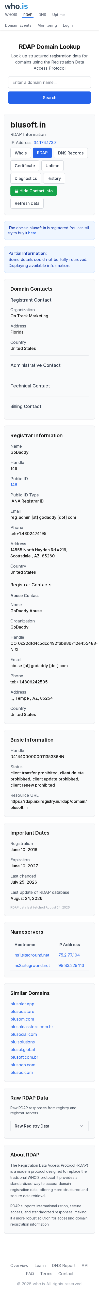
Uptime (58, 14)
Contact (65, 1273)
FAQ (30, 1273)
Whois (21, 152)
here (32, 233)
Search (49, 97)
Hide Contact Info (36, 190)
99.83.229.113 (71, 965)
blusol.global (22, 1049)
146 (13, 484)
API (85, 1265)
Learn (40, 1265)
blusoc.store (22, 1011)
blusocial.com (23, 1034)
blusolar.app (22, 1003)
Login (68, 25)
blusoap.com (22, 1064)
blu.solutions (22, 1041)
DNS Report (63, 1265)
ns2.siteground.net (32, 965)
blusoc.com (21, 1072)
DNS (42, 14)
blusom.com (22, 1019)
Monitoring (47, 25)
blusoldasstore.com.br (31, 1026)
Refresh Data (27, 203)
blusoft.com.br (24, 1057)
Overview (19, 1265)
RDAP (27, 14)
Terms (46, 1273)
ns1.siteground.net (31, 955)
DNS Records (71, 152)
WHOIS (11, 14)
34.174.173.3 (45, 142)
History (54, 178)
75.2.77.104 (69, 955)
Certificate (25, 165)
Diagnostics (26, 178)
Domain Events (18, 25)
